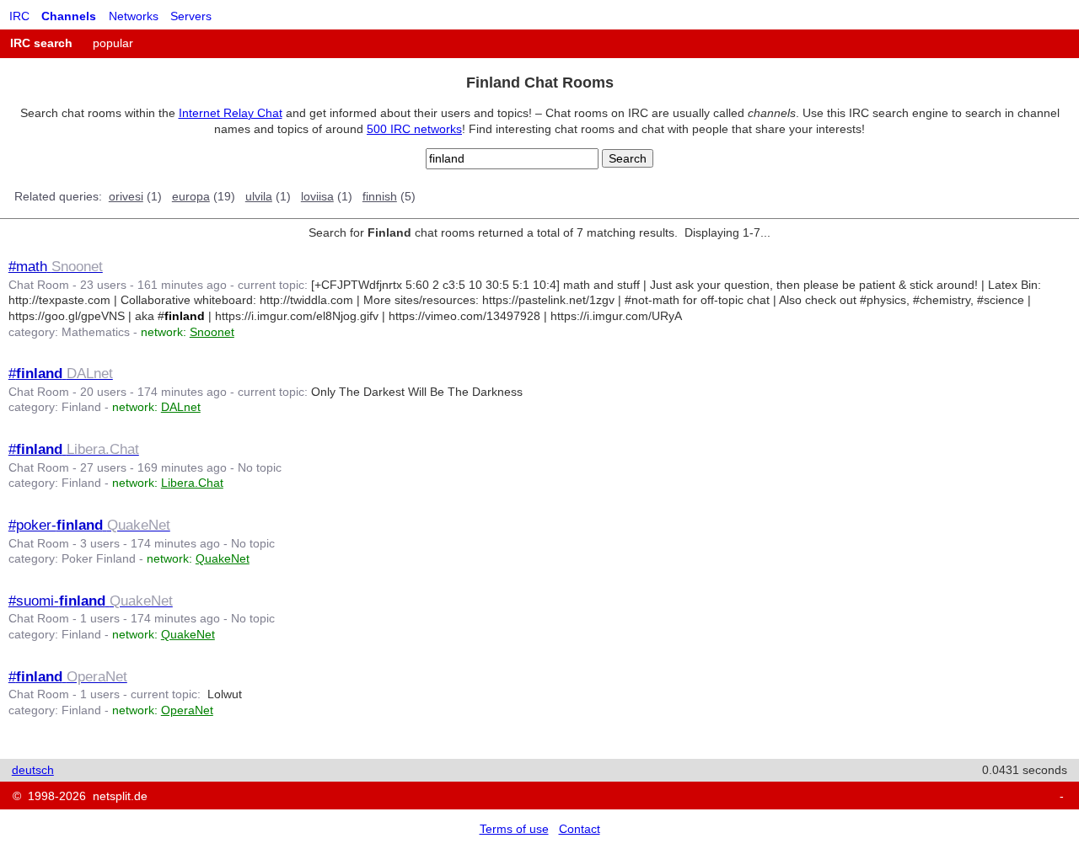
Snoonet (212, 332)
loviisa (317, 196)
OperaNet (187, 710)
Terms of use (514, 829)
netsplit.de (120, 796)
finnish (379, 196)
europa (191, 196)
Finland (81, 407)
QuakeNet (223, 558)
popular (113, 43)
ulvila (258, 196)
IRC (19, 16)
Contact (579, 829)
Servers (191, 16)
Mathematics (96, 332)
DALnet (181, 407)
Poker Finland (99, 558)
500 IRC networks (414, 129)
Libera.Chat (192, 482)
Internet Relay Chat (230, 113)
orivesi (126, 196)
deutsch (33, 770)
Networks (133, 16)
